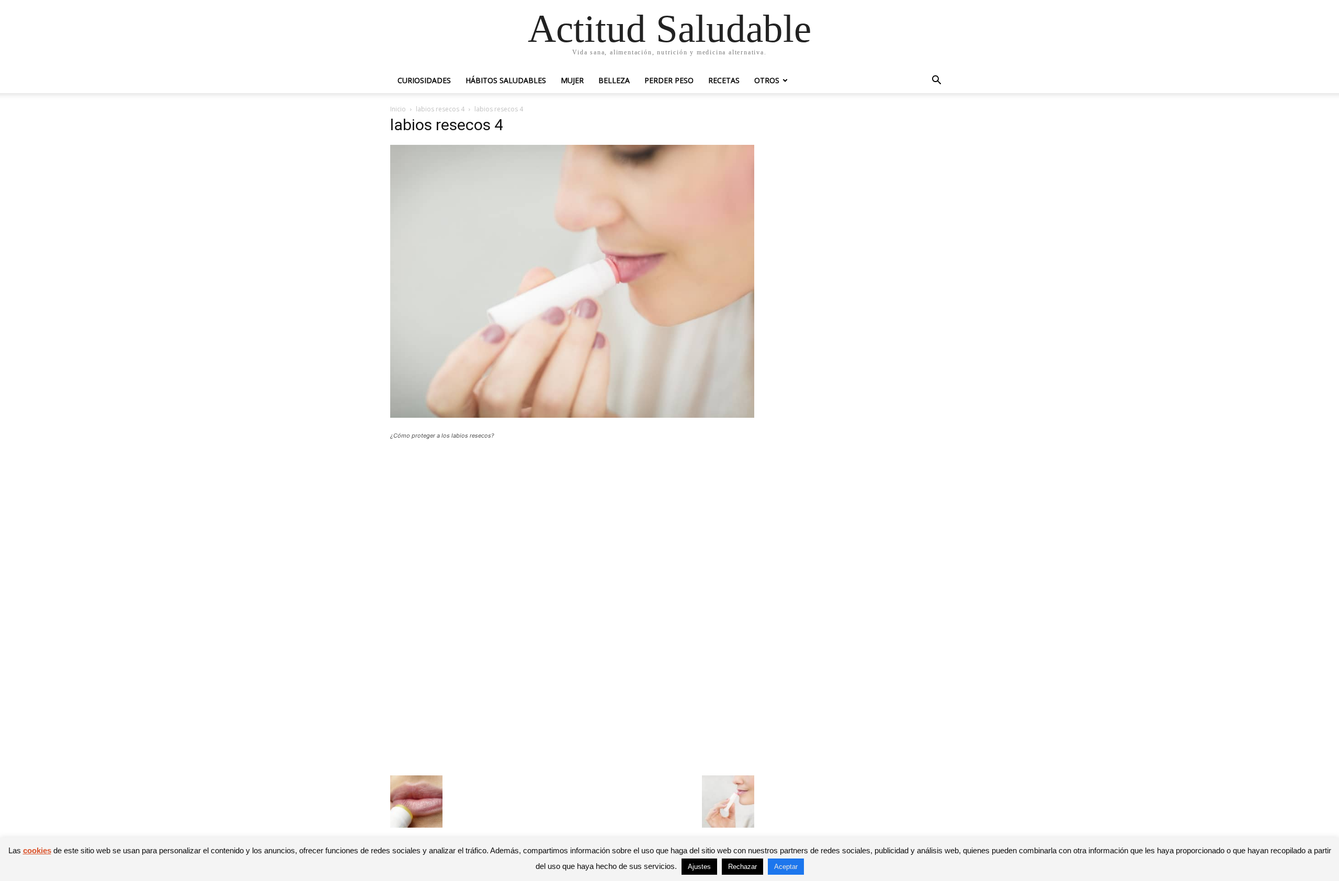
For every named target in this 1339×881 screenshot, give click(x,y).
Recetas (724, 80)
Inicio (398, 109)
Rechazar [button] (742, 867)
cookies (37, 850)
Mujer (572, 80)
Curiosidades (424, 80)
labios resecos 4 (440, 109)
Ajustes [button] (699, 867)
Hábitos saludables (506, 80)
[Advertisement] (572, 524)
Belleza (614, 80)
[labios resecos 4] (572, 414)
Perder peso (669, 80)
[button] (936, 81)
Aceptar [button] (786, 867)
